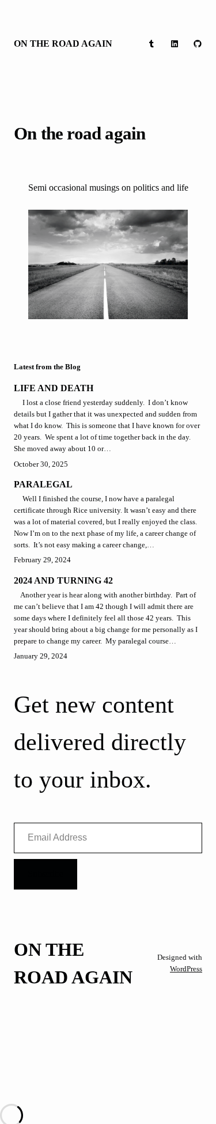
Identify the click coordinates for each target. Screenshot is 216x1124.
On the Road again (63, 43)
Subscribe (45, 874)
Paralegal (43, 484)
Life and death (53, 388)
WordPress (186, 968)
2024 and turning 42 (63, 580)
